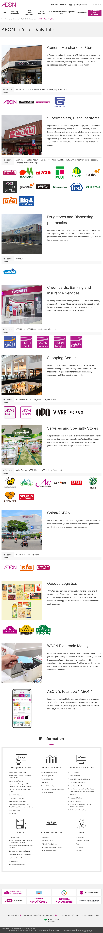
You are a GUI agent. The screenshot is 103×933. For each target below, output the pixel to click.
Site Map (33, 930)
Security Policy (55, 930)
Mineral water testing (91, 915)
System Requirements (85, 930)
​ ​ (61, 13)
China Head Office (14, 915)
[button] (15, 13)
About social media (69, 930)
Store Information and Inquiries (18, 930)
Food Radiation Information (70, 915)
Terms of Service (88, 931)
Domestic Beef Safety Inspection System (41, 915)
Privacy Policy (43, 930)
